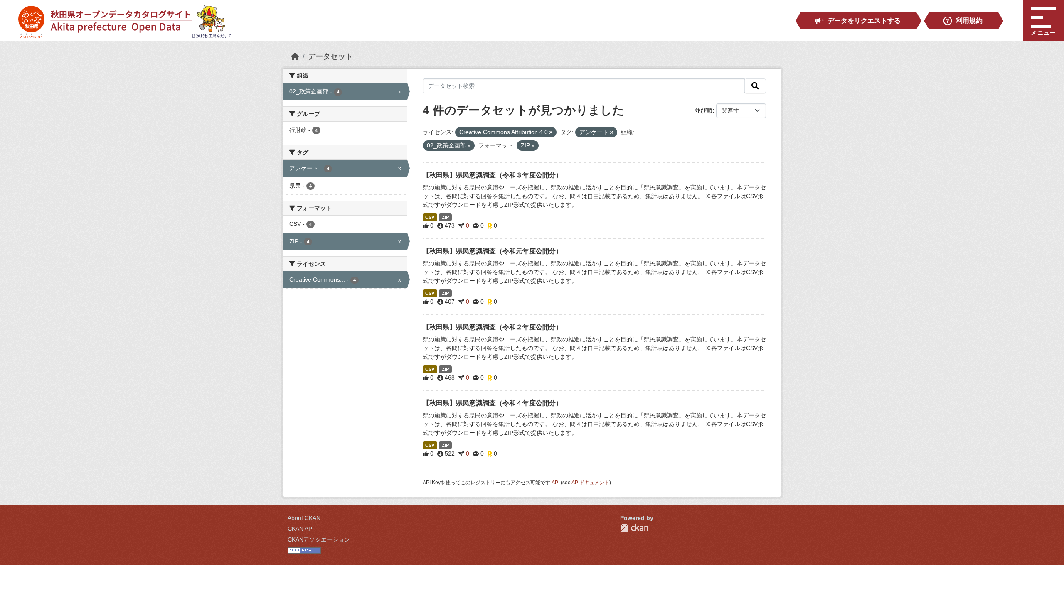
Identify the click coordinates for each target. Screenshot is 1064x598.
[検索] (755, 85)
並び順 (703, 110)
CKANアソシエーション (319, 539)
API (555, 482)
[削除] (550, 132)
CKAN (634, 527)
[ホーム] (295, 56)
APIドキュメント (590, 482)
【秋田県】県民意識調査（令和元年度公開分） (492, 251)
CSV (429, 217)
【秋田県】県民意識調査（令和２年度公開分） (492, 327)
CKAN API (301, 528)
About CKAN (304, 518)
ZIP (445, 217)
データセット (330, 56)
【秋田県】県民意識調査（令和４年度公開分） (492, 403)
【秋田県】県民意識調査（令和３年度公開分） (492, 175)
